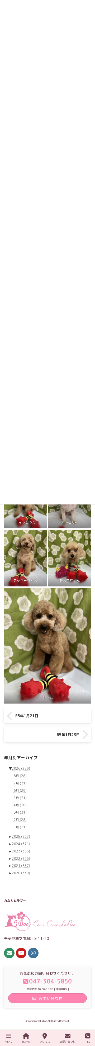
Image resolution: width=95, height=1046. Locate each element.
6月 (20, 790)
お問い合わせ (67, 1041)
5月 (20, 797)
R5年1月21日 (26, 715)
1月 (20, 827)
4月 (20, 805)
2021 (21, 865)
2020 (21, 873)
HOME (26, 1041)
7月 (20, 783)
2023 (21, 851)
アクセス (45, 1041)
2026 (21, 768)
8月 (20, 776)
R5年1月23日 (68, 734)
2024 (21, 844)
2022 (21, 858)
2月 (20, 820)
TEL (87, 1041)
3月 (20, 812)
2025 (21, 836)
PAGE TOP (85, 1021)
